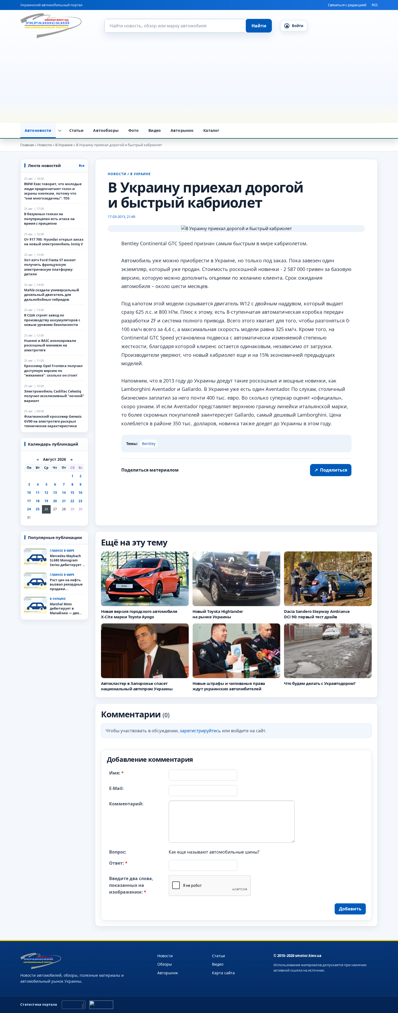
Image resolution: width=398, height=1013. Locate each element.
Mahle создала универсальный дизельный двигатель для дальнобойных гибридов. (51, 295)
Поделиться (330, 470)
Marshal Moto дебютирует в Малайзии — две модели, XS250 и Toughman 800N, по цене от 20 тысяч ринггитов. (66, 608)
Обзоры (164, 964)
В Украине (140, 174)
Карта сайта (223, 972)
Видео (154, 130)
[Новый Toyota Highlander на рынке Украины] (236, 578)
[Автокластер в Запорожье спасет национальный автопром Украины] (145, 650)
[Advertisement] (199, 82)
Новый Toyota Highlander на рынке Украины (218, 614)
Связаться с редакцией (347, 4)
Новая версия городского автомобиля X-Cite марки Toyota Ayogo (139, 614)
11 (38, 492)
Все (81, 165)
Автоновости (38, 130)
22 (72, 501)
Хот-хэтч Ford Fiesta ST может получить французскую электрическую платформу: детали (50, 267)
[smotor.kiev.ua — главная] (50, 25)
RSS (375, 4)
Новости (117, 174)
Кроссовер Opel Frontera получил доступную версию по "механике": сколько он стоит (53, 371)
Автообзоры (105, 130)
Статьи (76, 130)
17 (29, 501)
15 (72, 492)
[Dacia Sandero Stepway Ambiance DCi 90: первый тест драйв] (328, 578)
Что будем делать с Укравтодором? (319, 683)
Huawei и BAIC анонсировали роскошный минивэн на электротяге (50, 345)
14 (64, 492)
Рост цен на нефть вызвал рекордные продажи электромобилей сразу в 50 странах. (66, 584)
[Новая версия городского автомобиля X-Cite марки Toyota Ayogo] (145, 578)
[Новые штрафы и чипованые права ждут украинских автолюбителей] (236, 650)
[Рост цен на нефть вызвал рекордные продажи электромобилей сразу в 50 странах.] (35, 581)
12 (46, 492)
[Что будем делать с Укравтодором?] (328, 650)
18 (38, 501)
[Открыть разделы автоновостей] (60, 130)
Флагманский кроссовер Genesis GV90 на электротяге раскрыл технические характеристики (52, 421)
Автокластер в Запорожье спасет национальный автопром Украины (136, 686)
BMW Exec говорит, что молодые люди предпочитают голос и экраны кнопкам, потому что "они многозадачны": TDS (52, 191)
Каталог (211, 130)
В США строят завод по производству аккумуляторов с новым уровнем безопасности (52, 320)
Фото (133, 130)
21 (64, 501)
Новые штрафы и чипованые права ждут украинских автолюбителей (229, 686)
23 (80, 501)
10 (29, 492)
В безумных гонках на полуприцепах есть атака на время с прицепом (49, 219)
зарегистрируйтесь (200, 730)
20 (55, 501)
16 (80, 492)
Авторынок (182, 130)
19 (46, 501)
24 (29, 509)
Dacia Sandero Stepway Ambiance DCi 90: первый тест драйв (317, 614)
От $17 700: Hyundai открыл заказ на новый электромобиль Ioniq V (53, 242)
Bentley (148, 443)
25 (38, 509)
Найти (259, 26)
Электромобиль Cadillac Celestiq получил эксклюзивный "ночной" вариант (54, 396)
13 (55, 492)
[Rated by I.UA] (101, 1005)
